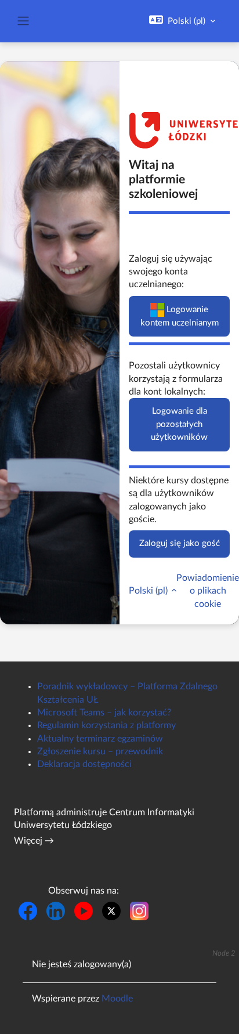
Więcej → (34, 840)
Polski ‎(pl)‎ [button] (149, 590)
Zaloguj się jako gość (179, 543)
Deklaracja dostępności (84, 764)
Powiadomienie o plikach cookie (207, 591)
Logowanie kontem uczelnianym (179, 316)
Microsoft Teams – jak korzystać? (104, 712)
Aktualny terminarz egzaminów (100, 738)
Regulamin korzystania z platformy (106, 725)
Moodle (117, 998)
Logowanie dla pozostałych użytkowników (179, 424)
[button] (182, 21)
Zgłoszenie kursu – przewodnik (100, 751)
